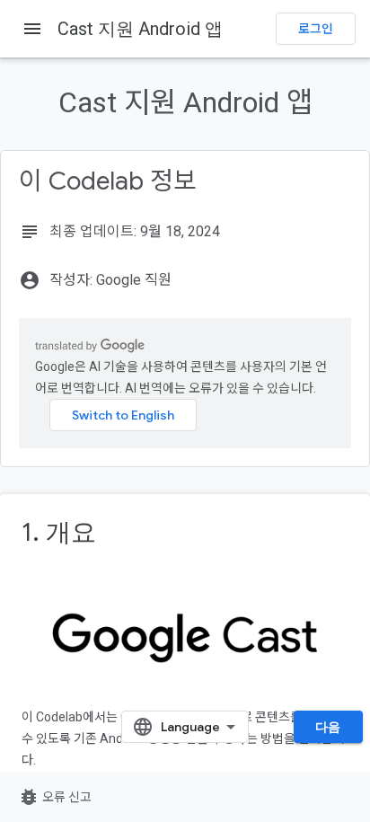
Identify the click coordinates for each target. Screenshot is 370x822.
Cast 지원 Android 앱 (140, 29)
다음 (328, 727)
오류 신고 (55, 797)
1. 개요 (59, 532)
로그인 (315, 29)
